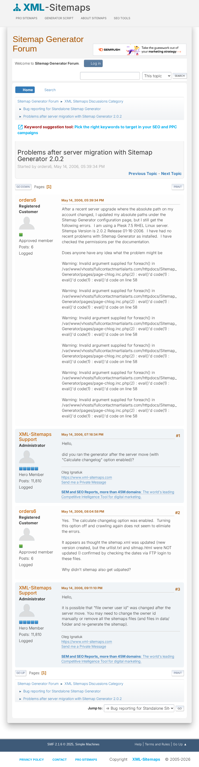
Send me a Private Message (83, 482)
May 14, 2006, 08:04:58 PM (82, 511)
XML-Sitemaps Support (35, 436)
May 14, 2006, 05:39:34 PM (82, 200)
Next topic (171, 173)
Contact (59, 759)
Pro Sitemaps (86, 759)
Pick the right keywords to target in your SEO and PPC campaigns (97, 129)
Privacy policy (31, 759)
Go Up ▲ (180, 744)
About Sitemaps (94, 18)
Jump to (94, 708)
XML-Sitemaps (146, 759)
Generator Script (59, 18)
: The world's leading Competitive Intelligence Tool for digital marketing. (117, 494)
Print (178, 187)
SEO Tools (122, 18)
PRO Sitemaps (26, 18)
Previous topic (143, 173)
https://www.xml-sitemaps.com (86, 477)
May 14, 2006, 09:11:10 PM (81, 588)
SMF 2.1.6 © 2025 (60, 744)
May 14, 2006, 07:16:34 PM (82, 434)
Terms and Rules (157, 744)
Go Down (23, 187)
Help (138, 744)
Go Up (21, 673)
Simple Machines (87, 744)
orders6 (27, 200)
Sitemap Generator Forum (48, 43)
